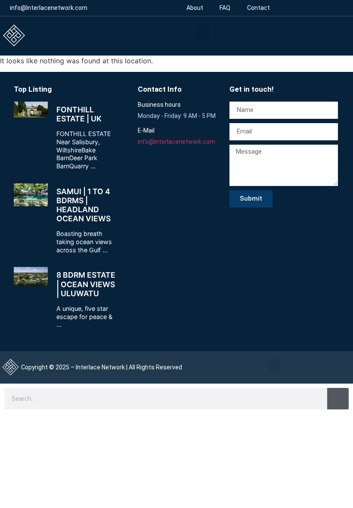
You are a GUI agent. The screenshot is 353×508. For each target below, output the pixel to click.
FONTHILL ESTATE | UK (79, 114)
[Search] (338, 398)
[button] (203, 34)
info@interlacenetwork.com (176, 141)
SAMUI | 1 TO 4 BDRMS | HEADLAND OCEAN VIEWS (83, 205)
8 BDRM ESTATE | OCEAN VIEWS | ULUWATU (85, 283)
